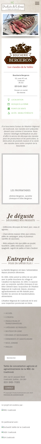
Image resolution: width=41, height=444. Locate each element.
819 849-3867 (21, 86)
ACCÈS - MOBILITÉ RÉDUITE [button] (22, 113)
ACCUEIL (8, 313)
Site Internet (21, 92)
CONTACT (9, 388)
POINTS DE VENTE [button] (18, 109)
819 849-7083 (12, 382)
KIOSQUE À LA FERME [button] (19, 104)
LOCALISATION (17, 100)
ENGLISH (8, 347)
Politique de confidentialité (13, 395)
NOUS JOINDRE (11, 343)
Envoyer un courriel (21, 90)
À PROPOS (9, 317)
